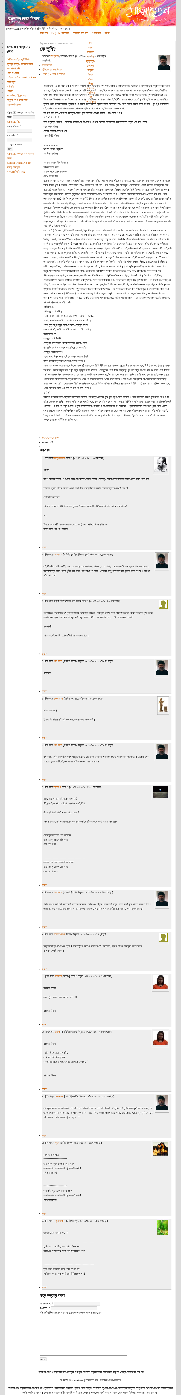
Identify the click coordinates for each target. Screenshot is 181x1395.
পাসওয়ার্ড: (12, 135)
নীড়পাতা (44, 33)
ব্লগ (52, 43)
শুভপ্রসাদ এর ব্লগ (65, 43)
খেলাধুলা (90, 65)
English (55, 33)
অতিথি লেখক (59, 934)
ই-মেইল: (45, 1308)
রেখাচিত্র (90, 92)
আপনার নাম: (46, 1303)
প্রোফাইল (96, 33)
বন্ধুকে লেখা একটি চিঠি (17, 99)
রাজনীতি (90, 52)
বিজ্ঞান (90, 74)
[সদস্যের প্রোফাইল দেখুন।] (164, 68)
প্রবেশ (107, 33)
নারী (90, 97)
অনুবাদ (90, 70)
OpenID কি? (13, 121)
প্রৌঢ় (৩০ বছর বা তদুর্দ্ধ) (53, 74)
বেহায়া (10, 91)
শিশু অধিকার (90, 101)
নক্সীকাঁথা (10, 86)
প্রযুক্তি (90, 56)
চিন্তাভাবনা (47, 64)
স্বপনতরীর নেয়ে (14, 104)
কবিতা (90, 79)
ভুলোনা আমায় (15, 144)
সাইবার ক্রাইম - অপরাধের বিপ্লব (21, 77)
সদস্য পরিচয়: (14, 126)
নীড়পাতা (43, 43)
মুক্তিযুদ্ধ (90, 61)
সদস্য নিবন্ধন (13, 167)
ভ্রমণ (90, 47)
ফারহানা (58, 976)
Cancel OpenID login (19, 162)
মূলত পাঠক (58, 698)
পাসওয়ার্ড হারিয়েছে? (16, 171)
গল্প (90, 43)
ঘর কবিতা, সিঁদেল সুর (16, 95)
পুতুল (57, 1142)
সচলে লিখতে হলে (80, 33)
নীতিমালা (65, 33)
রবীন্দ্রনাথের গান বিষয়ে (51, 69)
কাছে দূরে (11, 82)
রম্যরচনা (90, 88)
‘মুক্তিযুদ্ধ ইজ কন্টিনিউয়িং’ (19, 59)
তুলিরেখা (57, 787)
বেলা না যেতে (13, 73)
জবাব (44, 547)
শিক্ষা (90, 83)
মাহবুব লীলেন (59, 458)
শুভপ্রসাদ (54, 55)
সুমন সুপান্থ (60, 1220)
